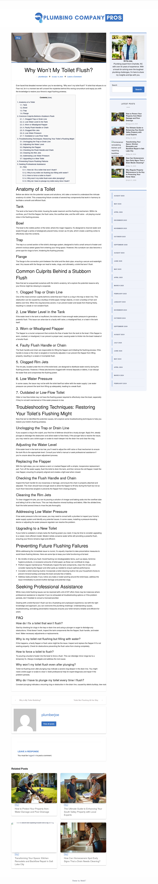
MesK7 (83, 881)
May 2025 (117, 269)
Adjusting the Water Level (32, 144)
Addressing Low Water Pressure (34, 155)
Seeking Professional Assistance (31, 164)
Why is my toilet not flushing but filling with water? (45, 172)
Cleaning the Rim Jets (30, 153)
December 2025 (120, 220)
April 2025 (118, 277)
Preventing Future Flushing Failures (32, 161)
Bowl (23, 107)
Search (114, 85)
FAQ (23, 167)
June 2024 (118, 351)
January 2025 (120, 302)
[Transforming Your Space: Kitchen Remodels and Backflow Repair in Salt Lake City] (34, 837)
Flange (24, 113)
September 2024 (121, 326)
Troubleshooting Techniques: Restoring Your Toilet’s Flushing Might (45, 138)
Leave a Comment (74, 76)
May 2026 (117, 204)
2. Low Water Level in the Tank (34, 122)
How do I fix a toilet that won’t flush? (40, 169)
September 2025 (121, 245)
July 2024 (118, 343)
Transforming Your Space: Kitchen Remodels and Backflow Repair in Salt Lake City (34, 861)
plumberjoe (43, 76)
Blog (18, 38)
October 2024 (120, 318)
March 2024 (119, 375)
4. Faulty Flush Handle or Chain (34, 127)
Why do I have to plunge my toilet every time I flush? (46, 181)
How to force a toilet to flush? (37, 175)
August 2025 (119, 253)
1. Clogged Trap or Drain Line (33, 119)
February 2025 (120, 294)
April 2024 (118, 367)
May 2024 (117, 359)
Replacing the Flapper (30, 147)
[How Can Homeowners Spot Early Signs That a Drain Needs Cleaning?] (83, 837)
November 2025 (120, 228)
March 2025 (119, 285)
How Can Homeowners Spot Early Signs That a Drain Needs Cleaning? (82, 859)
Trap (23, 110)
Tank (23, 105)
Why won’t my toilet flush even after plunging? (44, 178)
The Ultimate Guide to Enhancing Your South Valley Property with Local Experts (83, 811)
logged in (32, 755)
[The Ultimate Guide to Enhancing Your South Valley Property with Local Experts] (83, 788)
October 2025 (120, 237)
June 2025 (118, 261)
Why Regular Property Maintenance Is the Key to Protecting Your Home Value (135, 173)
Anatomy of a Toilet (26, 102)
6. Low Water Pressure (30, 133)
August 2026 (119, 196)
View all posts (48, 724)
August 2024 (119, 334)
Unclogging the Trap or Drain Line (35, 141)
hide (49, 97)
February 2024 (120, 383)
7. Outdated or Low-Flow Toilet (34, 136)
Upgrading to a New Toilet (32, 158)
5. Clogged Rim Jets (29, 130)
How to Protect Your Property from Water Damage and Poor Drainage (32, 810)
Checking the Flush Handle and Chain (37, 150)
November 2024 (120, 310)
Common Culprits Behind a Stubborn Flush (35, 116)
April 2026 (118, 212)
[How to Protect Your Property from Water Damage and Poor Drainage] (34, 788)
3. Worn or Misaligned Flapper (33, 124)
